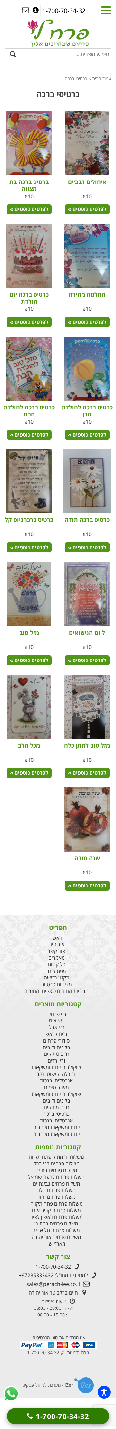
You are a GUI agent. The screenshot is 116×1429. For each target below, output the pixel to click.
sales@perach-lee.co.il (53, 1284)
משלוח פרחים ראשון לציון (56, 1217)
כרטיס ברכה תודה (87, 520)
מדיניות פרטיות (56, 984)
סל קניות (56, 964)
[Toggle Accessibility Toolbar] (104, 1392)
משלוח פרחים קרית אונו (56, 1210)
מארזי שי (56, 1243)
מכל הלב (29, 745)
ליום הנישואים (87, 632)
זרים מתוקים (56, 1054)
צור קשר (56, 951)
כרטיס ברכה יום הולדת (29, 297)
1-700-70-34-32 (53, 1266)
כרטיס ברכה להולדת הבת (29, 410)
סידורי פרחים (56, 1041)
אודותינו (56, 944)
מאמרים (56, 957)
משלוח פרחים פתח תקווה (56, 1203)
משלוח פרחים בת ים (56, 1170)
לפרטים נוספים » (87, 209)
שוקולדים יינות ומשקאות (56, 1067)
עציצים (56, 1020)
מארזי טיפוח (56, 1087)
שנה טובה (87, 858)
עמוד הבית (101, 78)
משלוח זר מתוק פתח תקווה (56, 1157)
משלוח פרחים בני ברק (57, 1163)
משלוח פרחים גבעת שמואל (56, 1177)
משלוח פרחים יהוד (56, 1197)
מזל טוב (29, 632)
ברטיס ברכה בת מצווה (29, 185)
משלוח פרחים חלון (56, 1190)
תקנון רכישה (56, 977)
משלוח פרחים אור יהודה (56, 1237)
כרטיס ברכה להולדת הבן (87, 410)
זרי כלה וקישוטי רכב (56, 1074)
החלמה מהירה (87, 294)
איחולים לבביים (87, 182)
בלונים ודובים (56, 1047)
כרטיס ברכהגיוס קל (29, 520)
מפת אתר (56, 971)
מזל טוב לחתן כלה (87, 745)
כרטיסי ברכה (56, 1114)
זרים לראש (56, 1034)
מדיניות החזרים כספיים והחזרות (56, 991)
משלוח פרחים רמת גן (56, 1223)
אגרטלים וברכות (56, 1080)
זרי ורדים (56, 1060)
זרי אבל (56, 1027)
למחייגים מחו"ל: (53, 1275)
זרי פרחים (56, 1014)
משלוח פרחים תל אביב (56, 1230)
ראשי (56, 938)
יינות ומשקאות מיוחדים (56, 1127)
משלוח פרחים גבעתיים (56, 1184)
